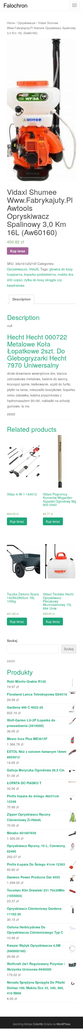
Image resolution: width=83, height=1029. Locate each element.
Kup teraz (17, 251)
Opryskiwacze (26, 23)
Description (21, 299)
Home (11, 23)
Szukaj (12, 640)
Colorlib (38, 1024)
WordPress (63, 1024)
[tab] (21, 299)
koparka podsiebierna (40, 274)
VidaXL (34, 269)
